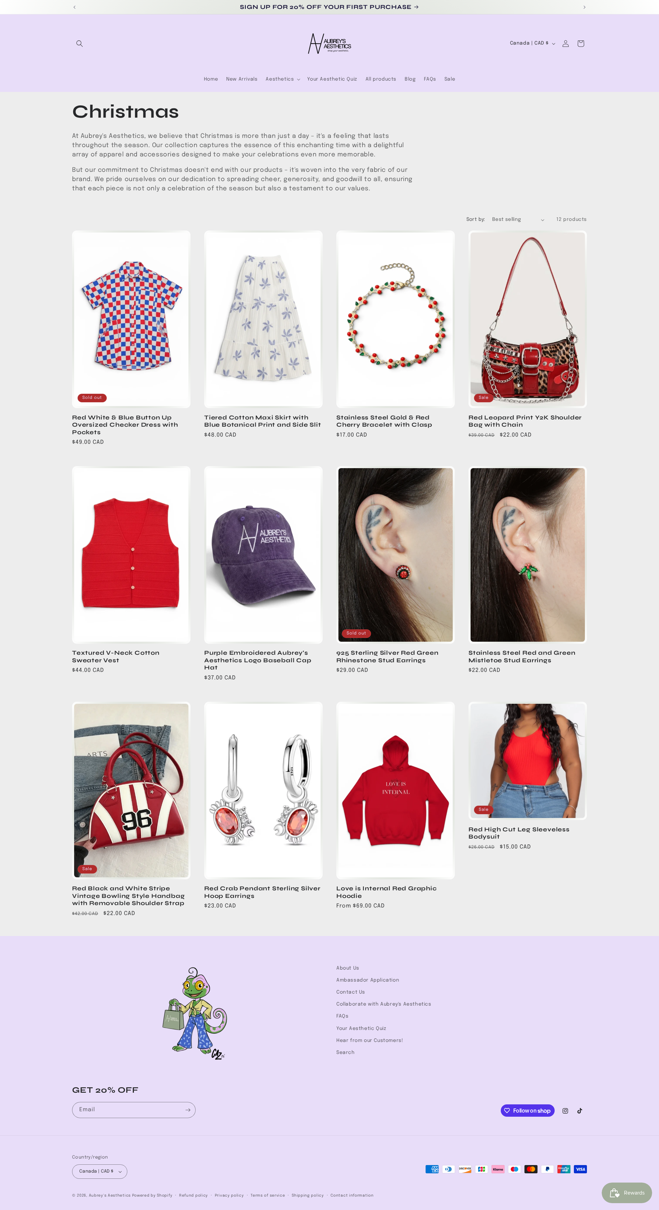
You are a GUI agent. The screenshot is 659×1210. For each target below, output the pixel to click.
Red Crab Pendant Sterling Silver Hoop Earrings (262, 892)
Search (345, 1052)
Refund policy (193, 1196)
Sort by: (475, 219)
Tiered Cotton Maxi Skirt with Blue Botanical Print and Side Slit (262, 421)
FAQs (342, 1016)
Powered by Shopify (152, 1196)
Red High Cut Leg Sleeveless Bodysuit (519, 833)
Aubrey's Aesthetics (110, 1196)
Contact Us (350, 992)
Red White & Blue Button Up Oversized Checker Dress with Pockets (125, 425)
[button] (79, 43)
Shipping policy (308, 1196)
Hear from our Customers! (369, 1040)
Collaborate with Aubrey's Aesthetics (383, 1004)
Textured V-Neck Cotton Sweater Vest (116, 656)
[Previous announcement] (74, 7)
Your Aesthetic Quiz (361, 1028)
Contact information (352, 1196)
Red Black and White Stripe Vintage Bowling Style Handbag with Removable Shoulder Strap (128, 896)
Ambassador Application (367, 980)
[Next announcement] (584, 7)
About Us (347, 968)
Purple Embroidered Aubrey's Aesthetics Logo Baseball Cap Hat (258, 660)
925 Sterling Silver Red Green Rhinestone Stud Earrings (387, 656)
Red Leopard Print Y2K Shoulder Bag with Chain (525, 421)
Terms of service (268, 1196)
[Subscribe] (187, 1110)
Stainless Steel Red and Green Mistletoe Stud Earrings (522, 656)
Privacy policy (229, 1196)
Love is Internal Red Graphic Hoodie (386, 892)
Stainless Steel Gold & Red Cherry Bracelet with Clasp (384, 421)
